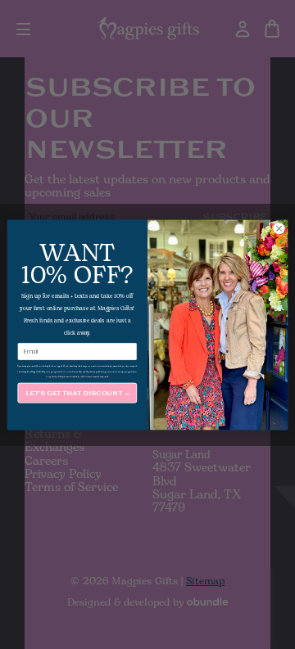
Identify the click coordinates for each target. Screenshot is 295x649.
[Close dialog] (279, 228)
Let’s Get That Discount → (77, 392)
